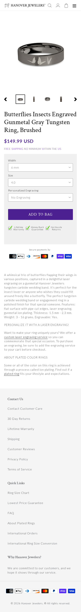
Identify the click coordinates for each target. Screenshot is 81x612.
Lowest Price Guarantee (25, 503)
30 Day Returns (19, 418)
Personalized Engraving (23, 190)
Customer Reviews (21, 449)
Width (12, 160)
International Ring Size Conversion (32, 543)
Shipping (14, 439)
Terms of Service (20, 469)
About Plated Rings (21, 523)
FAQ (11, 513)
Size (10, 175)
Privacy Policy (18, 459)
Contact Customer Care (25, 408)
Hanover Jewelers (32, 603)
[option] (20, 99)
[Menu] (74, 5)
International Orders (23, 533)
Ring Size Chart (18, 492)
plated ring (11, 373)
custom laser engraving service (26, 337)
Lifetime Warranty (21, 428)
